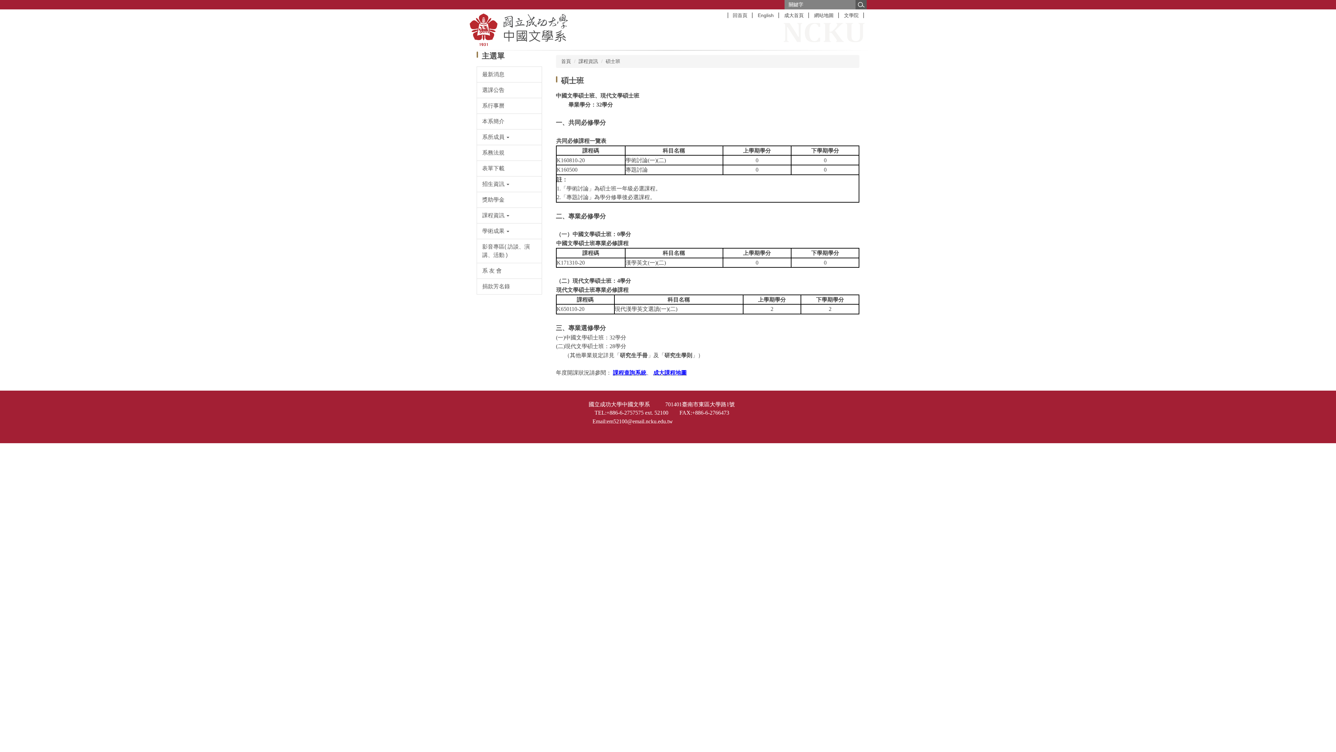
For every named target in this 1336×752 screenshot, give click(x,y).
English (766, 15)
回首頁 (740, 15)
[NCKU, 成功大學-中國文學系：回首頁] (557, 29)
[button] (509, 137)
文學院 (851, 15)
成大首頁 (794, 15)
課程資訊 (588, 61)
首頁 (566, 61)
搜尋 (861, 4)
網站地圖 (824, 15)
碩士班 (613, 61)
